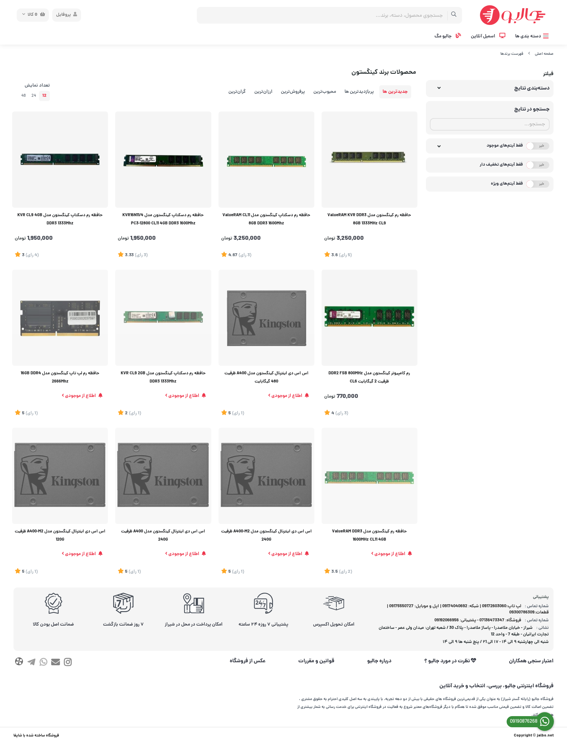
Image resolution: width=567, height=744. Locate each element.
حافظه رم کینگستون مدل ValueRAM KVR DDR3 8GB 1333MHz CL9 (369, 219)
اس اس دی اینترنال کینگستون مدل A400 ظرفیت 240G (163, 535)
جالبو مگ (443, 36)
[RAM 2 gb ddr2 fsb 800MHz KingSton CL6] (369, 317)
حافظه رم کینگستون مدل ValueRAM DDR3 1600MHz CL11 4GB (369, 535)
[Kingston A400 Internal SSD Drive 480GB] (266, 317)
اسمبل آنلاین (483, 36)
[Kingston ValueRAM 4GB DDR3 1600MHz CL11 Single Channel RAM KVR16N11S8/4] (369, 476)
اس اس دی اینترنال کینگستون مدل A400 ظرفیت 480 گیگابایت (266, 377)
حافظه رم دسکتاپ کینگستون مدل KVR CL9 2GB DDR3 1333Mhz (163, 377)
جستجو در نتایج (532, 109)
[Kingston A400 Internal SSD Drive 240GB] (163, 476)
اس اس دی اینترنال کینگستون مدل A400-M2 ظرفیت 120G (60, 535)
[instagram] (67, 663)
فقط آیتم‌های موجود (505, 145)
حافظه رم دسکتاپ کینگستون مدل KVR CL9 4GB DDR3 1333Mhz (60, 219)
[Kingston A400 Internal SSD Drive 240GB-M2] (266, 476)
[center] (454, 15)
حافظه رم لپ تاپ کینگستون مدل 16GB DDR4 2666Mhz (60, 377)
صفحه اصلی (544, 54)
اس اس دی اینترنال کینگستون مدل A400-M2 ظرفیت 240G (266, 535)
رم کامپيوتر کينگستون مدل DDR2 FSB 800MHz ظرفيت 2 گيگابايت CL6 (369, 377)
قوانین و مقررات (316, 661)
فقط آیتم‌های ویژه (507, 183)
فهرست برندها (511, 54)
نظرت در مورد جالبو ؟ (447, 661)
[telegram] (31, 663)
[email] (55, 663)
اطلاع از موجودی (286, 396)
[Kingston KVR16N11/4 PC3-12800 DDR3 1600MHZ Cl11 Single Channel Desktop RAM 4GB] (163, 159)
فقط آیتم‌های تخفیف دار (501, 164)
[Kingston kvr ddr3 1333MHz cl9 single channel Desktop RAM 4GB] (60, 159)
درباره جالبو (379, 661)
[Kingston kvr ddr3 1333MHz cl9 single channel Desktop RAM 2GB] (163, 317)
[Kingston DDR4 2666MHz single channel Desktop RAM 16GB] (60, 317)
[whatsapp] (43, 663)
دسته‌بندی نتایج (532, 88)
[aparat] (18, 662)
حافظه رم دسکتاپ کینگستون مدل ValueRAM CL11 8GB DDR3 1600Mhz (266, 219)
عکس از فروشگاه (248, 661)
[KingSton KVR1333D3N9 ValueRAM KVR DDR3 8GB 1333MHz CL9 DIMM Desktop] (369, 159)
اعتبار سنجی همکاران (531, 661)
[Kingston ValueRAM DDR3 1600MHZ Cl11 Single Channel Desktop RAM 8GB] (266, 159)
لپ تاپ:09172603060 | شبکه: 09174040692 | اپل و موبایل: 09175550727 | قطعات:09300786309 (468, 609)
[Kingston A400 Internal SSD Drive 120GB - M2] (60, 476)
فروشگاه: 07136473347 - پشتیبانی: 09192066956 (477, 620)
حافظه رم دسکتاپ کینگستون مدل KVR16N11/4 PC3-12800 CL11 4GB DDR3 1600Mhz (163, 219)
